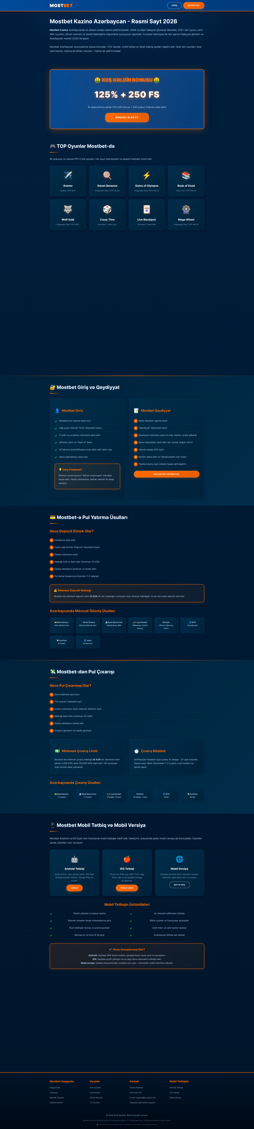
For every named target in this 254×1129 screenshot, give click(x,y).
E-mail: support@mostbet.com (143, 1097)
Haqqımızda (55, 1087)
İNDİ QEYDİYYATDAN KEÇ (167, 474)
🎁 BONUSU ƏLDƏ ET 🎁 (127, 117)
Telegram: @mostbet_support (142, 1102)
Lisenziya (54, 1092)
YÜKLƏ (74, 888)
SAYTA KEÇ (179, 885)
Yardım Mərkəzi (136, 1087)
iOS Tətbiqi (174, 1092)
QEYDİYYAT (194, 5)
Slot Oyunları (95, 1087)
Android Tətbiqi (176, 1087)
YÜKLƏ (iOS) (126, 888)
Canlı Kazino (95, 1092)
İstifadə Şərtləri (56, 1102)
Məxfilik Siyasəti (57, 1097)
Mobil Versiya (175, 1097)
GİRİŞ (174, 5)
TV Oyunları (95, 1102)
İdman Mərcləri (96, 1097)
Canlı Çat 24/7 (136, 1092)
